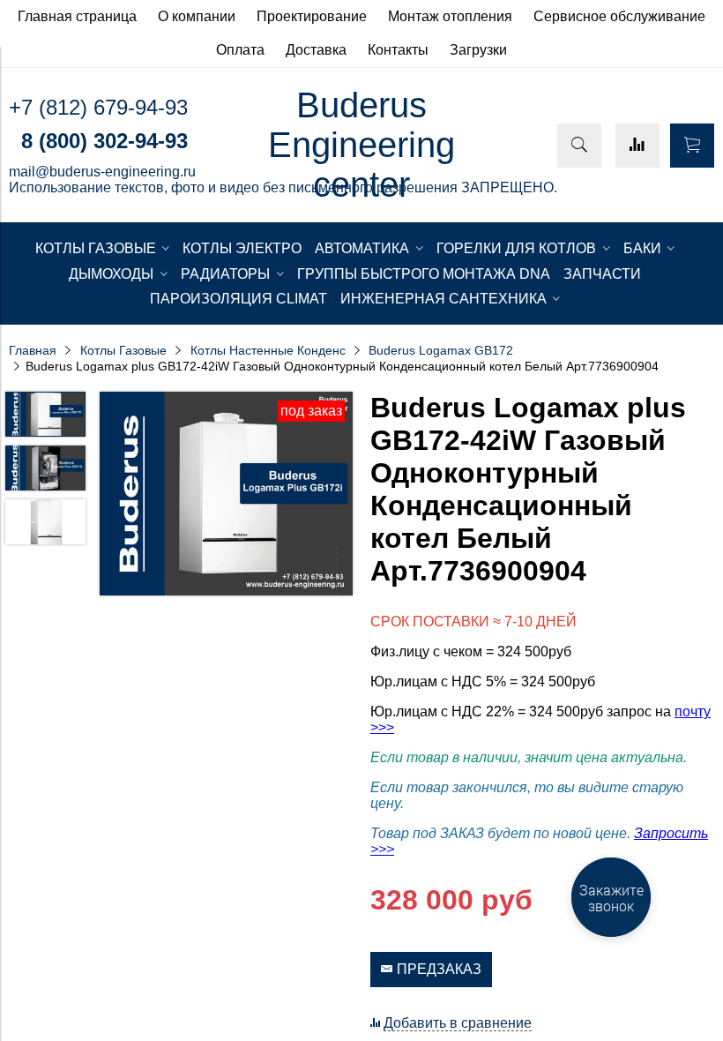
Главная (32, 350)
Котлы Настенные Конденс (268, 350)
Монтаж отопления (450, 16)
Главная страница (77, 16)
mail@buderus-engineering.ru (102, 171)
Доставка (316, 49)
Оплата (240, 49)
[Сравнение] (637, 146)
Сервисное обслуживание (619, 16)
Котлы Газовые (123, 350)
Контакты (398, 49)
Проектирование (312, 16)
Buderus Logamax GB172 (441, 350)
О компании (196, 16)
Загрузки (478, 49)
